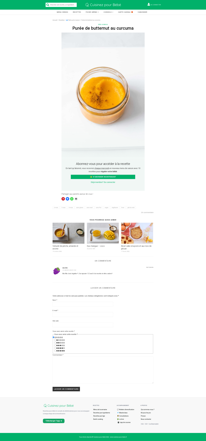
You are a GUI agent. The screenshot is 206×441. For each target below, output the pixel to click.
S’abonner (142, 12)
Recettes (77, 12)
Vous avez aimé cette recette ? (64, 331)
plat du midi (131, 207)
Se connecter (156, 5)
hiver (122, 207)
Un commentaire (147, 212)
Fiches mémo (91, 12)
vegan (106, 207)
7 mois (63, 207)
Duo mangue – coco (96, 246)
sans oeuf (90, 207)
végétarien (115, 207)
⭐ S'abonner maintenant (103, 177)
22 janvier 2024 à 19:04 (69, 270)
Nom (55, 300)
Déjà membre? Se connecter (103, 182)
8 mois (71, 207)
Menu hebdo (62, 12)
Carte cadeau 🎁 (125, 12)
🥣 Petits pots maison (73, 20)
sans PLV (98, 207)
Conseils (108, 12)
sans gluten (79, 207)
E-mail (55, 310)
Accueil (55, 20)
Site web (56, 321)
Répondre (149, 267)
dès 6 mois (103, 24)
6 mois (56, 207)
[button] (53, 421)
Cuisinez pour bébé (103, 5)
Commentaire (58, 355)
